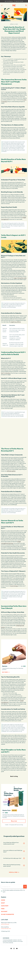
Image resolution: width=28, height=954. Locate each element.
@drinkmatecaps (5, 924)
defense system (11, 471)
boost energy (14, 586)
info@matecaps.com (6, 928)
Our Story (4, 906)
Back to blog (14, 776)
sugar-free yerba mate (20, 278)
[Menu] (1, 5)
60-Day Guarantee (7, 914)
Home (3, 900)
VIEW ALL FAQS (13, 872)
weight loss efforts (15, 322)
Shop (3, 903)
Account (4, 911)
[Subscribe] (25, 886)
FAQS (2, 908)
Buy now (5, 672)
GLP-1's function (5, 373)
